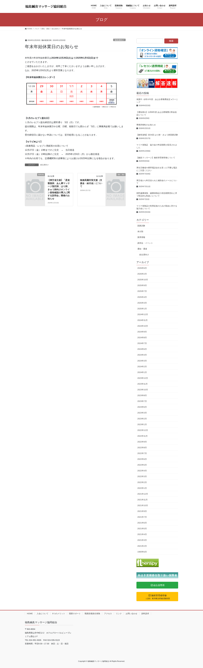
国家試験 (141, 226)
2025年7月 (142, 291)
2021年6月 (142, 523)
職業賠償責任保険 (92, 613)
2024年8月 (142, 337)
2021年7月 (142, 517)
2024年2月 (142, 366)
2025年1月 (142, 309)
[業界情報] (35, 179)
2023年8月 (142, 395)
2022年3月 (142, 476)
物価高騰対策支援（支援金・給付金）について (91, 183)
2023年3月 (142, 413)
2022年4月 (142, 471)
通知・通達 (142, 249)
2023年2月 (142, 419)
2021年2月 (142, 546)
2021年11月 (142, 500)
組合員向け (119, 40)
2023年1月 (142, 424)
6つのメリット (58, 613)
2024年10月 (142, 326)
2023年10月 (142, 390)
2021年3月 (142, 540)
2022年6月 (142, 459)
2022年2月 (142, 482)
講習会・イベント (145, 243)
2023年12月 (142, 378)
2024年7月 (142, 343)
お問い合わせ (131, 613)
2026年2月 (142, 274)
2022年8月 (142, 447)
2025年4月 (142, 297)
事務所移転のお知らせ (146, 125)
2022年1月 (142, 488)
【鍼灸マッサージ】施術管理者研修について (155, 158)
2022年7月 (142, 453)
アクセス (108, 613)
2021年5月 (142, 528)
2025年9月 (142, 285)
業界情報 (141, 237)
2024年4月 (142, 355)
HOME (30, 613)
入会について (42, 613)
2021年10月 (142, 505)
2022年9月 (142, 442)
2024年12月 (142, 314)
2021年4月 (142, 534)
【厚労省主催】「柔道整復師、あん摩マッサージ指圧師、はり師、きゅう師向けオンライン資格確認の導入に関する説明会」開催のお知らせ (59, 189)
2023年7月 (142, 401)
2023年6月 (142, 407)
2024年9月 (142, 332)
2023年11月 (142, 384)
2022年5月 (142, 465)
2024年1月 (142, 372)
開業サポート (75, 613)
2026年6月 (142, 268)
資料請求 (145, 613)
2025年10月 (142, 280)
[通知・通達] (116, 179)
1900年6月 (142, 552)
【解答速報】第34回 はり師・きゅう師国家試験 (157, 135)
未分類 (140, 231)
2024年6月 (142, 349)
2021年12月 (142, 494)
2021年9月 (142, 511)
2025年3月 (142, 303)
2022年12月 (142, 430)
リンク (119, 613)
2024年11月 (142, 320)
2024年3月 (142, 361)
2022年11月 (142, 436)
